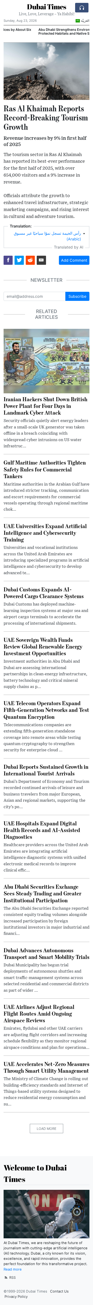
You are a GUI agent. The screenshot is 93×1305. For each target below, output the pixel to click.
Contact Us (59, 1291)
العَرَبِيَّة (85, 20)
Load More (46, 1128)
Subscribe (77, 296)
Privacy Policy (16, 1296)
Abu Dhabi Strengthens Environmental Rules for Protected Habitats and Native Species (44, 31)
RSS (12, 1277)
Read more (13, 1269)
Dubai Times (46, 6)
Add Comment (74, 260)
